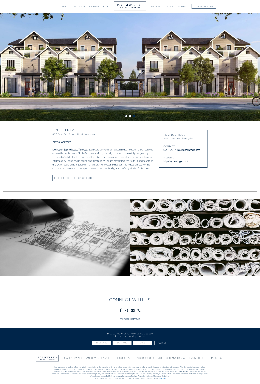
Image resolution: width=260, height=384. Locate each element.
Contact (183, 7)
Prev (5, 60)
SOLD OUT (169, 150)
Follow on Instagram (130, 319)
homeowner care (204, 6)
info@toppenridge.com (188, 150)
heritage (94, 7)
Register (162, 343)
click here (162, 378)
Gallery (155, 7)
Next (254, 60)
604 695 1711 (126, 358)
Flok (106, 7)
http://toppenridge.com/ (176, 162)
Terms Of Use (215, 358)
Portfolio (79, 7)
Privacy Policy (196, 358)
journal (169, 7)
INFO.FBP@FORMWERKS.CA (171, 358)
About (65, 7)
